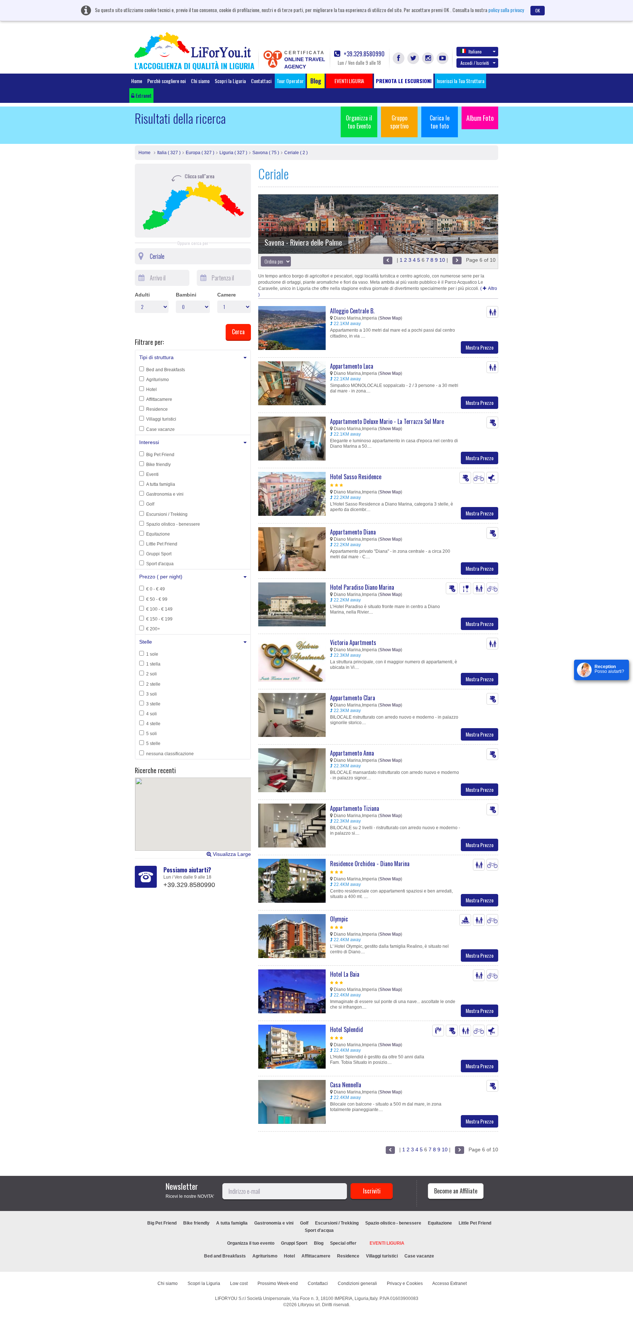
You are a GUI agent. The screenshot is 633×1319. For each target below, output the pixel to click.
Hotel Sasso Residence (355, 476)
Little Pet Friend (161, 544)
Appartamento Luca (351, 366)
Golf (150, 504)
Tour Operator (290, 81)
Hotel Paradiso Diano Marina (362, 587)
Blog (318, 1243)
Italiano (475, 51)
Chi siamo (200, 81)
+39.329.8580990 (363, 54)
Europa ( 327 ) (200, 152)
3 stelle (153, 704)
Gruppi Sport (158, 553)
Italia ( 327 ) (169, 152)
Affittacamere (159, 399)
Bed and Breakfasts (165, 369)
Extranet (143, 95)
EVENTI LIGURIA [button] (349, 81)
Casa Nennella (345, 1084)
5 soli (151, 733)
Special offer (343, 1243)
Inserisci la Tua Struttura (460, 81)
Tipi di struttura (156, 357)
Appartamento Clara (352, 697)
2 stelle (153, 684)
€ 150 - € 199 (159, 619)
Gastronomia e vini (165, 494)
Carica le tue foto (439, 121)
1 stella (153, 664)
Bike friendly (158, 464)
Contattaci (261, 81)
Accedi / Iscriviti (474, 63)
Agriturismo (157, 379)
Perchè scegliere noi (166, 81)
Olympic (339, 918)
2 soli (151, 674)
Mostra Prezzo (479, 347)
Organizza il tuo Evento (359, 121)
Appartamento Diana (353, 532)
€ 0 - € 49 (155, 589)
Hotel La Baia (344, 974)
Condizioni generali (357, 1283)
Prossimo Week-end (278, 1283)
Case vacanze (160, 429)
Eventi (152, 474)
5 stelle (153, 743)
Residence (157, 409)
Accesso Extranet (449, 1283)
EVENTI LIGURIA (387, 1243)
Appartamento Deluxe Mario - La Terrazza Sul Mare (387, 421)
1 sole (152, 654)
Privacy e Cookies (405, 1283)
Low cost (239, 1283)
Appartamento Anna (352, 753)
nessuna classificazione (170, 753)
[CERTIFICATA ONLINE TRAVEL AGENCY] (272, 59)
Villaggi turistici (161, 419)
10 (442, 260)
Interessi (149, 442)
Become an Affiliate (455, 1190)
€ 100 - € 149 (159, 609)
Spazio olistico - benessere (173, 524)
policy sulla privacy (506, 10)
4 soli (151, 713)
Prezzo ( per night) (160, 577)
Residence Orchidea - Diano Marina (370, 863)
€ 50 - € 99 (156, 599)
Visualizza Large (231, 854)
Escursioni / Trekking (167, 514)
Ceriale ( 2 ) (296, 152)
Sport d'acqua (160, 563)
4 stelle (153, 723)
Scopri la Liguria (230, 81)
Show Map (390, 318)
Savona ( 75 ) (265, 152)
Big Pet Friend (160, 454)
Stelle (145, 642)
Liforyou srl (309, 1304)
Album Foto (480, 118)
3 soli (151, 694)
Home (136, 81)
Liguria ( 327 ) (233, 152)
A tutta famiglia (160, 484)
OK (537, 10)
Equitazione (158, 534)
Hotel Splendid (346, 1029)
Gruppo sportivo (399, 121)
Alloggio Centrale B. (352, 310)
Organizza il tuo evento (250, 1243)
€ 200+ (153, 628)
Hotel (151, 389)
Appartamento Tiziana (354, 808)
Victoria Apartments (353, 642)
